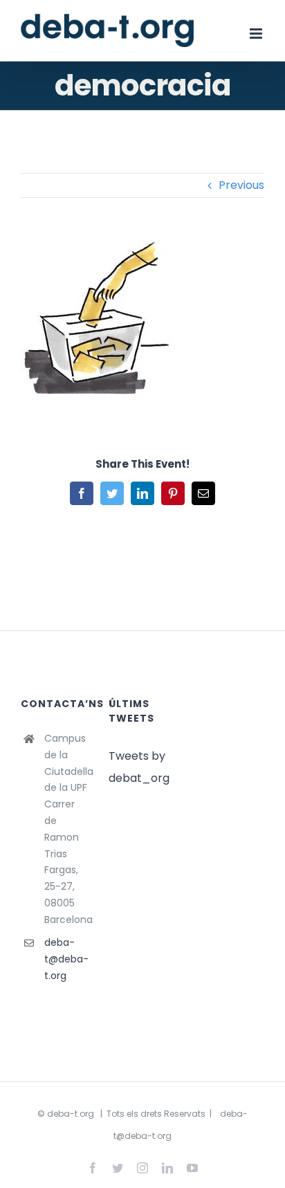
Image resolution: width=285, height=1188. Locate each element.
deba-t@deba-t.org (66, 959)
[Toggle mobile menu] (257, 33)
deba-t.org (70, 1114)
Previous (241, 185)
